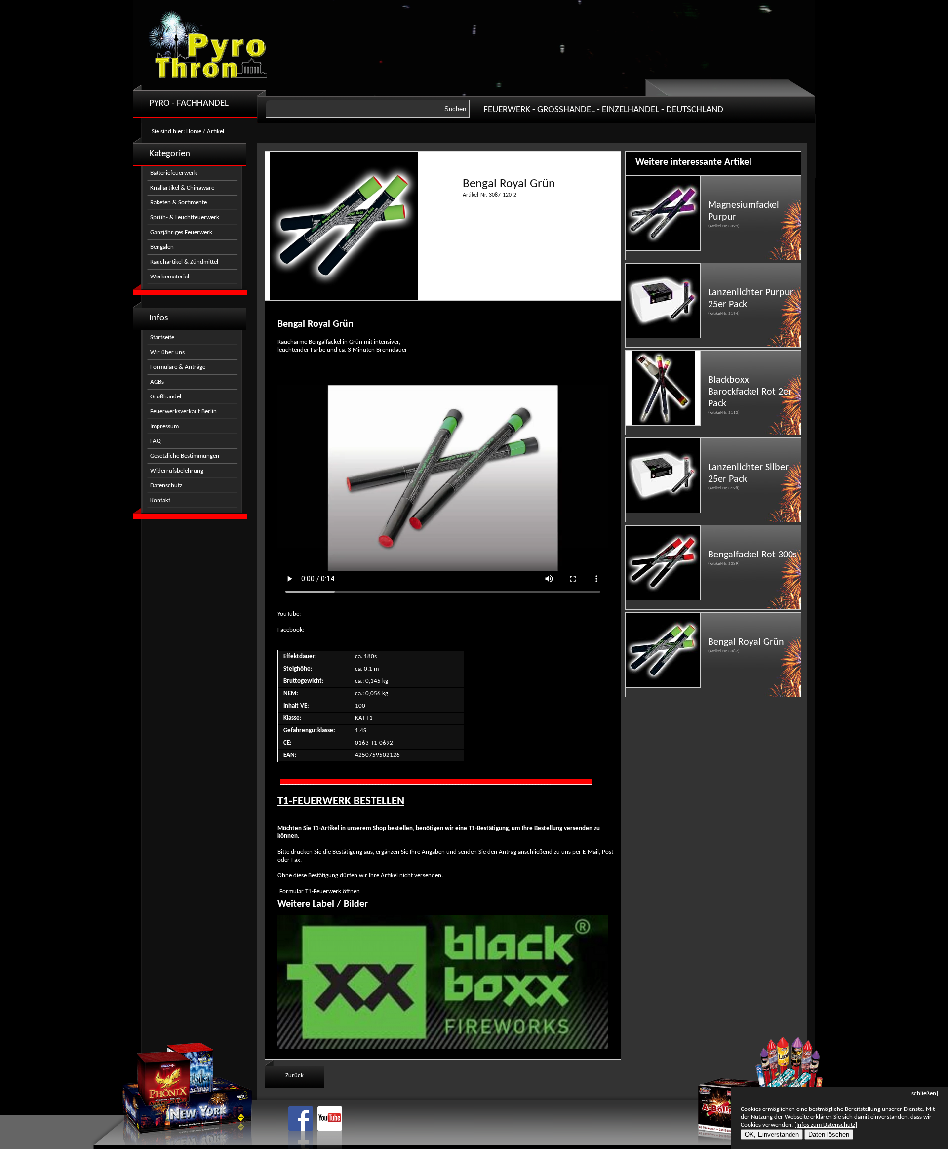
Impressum (164, 426)
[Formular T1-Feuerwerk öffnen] (319, 891)
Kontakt (160, 500)
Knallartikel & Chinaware (182, 188)
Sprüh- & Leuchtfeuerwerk (184, 217)
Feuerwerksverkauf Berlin (183, 411)
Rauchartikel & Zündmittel (184, 262)
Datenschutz (166, 485)
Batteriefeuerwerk (173, 173)
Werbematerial (169, 277)
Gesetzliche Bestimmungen (184, 456)
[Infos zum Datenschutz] (825, 1125)
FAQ (155, 441)
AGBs (157, 382)
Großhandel (165, 397)
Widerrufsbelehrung (176, 471)
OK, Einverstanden (772, 1134)
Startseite (162, 337)
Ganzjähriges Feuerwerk (181, 232)
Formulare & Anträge (177, 367)
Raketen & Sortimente (178, 202)
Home (193, 131)
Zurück (294, 1075)
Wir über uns (167, 352)
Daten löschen (828, 1134)
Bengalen (162, 247)
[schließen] (923, 1093)
